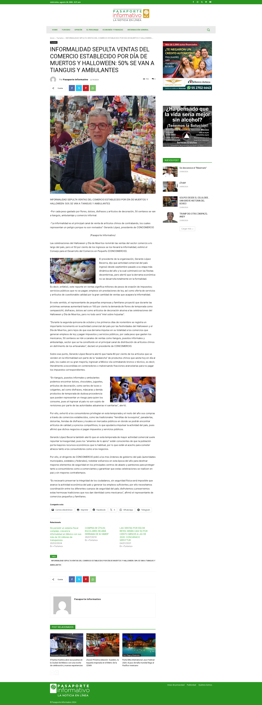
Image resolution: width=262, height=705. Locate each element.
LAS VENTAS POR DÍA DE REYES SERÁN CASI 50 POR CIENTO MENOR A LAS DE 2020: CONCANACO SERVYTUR (134, 534)
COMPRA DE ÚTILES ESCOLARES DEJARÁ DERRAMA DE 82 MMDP (97, 531)
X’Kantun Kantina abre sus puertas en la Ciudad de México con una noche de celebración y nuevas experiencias (66, 662)
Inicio (52, 38)
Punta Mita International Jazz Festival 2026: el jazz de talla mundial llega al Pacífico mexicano (138, 662)
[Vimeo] (206, 2)
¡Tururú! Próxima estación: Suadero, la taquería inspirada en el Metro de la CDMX (102, 662)
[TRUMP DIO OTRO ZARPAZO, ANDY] (170, 217)
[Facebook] (193, 2)
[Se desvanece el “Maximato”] (170, 172)
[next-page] (57, 673)
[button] (208, 29)
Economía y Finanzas (59, 655)
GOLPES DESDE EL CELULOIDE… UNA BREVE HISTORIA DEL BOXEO (195, 200)
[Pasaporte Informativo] (54, 80)
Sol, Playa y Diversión (131, 655)
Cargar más (186, 228)
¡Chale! (183, 183)
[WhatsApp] (93, 88)
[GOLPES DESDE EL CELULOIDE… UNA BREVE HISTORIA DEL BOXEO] (170, 201)
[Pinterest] (86, 88)
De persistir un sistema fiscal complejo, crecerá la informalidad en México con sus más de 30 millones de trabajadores (65, 534)
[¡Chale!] (170, 186)
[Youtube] (210, 2)
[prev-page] (52, 673)
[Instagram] (197, 2)
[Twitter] (202, 2)
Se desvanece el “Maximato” (193, 168)
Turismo (60, 38)
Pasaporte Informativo (75, 79)
